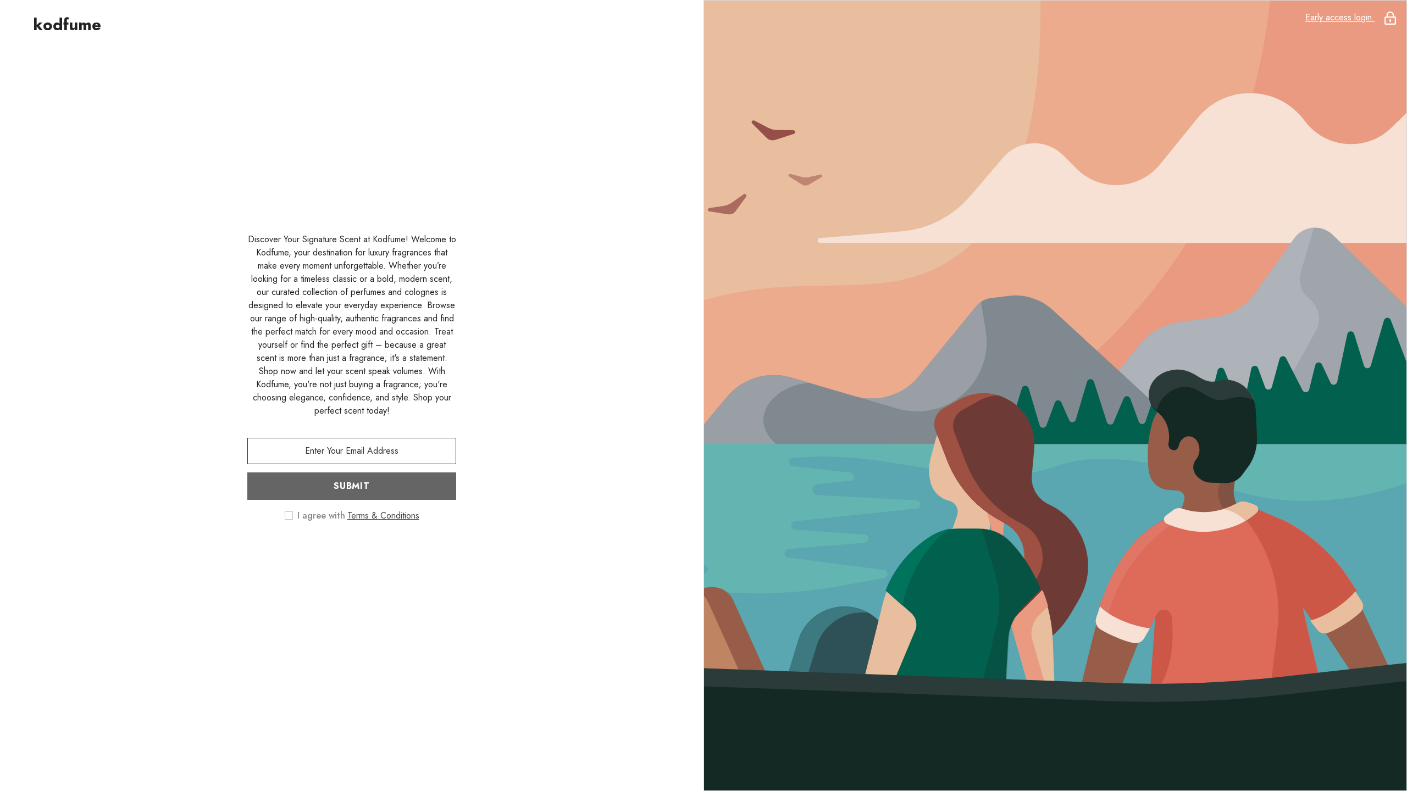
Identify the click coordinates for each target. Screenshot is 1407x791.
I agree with (321, 516)
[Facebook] (305, 551)
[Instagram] (336, 551)
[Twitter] (398, 551)
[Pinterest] (367, 551)
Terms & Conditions (383, 515)
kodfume (67, 24)
